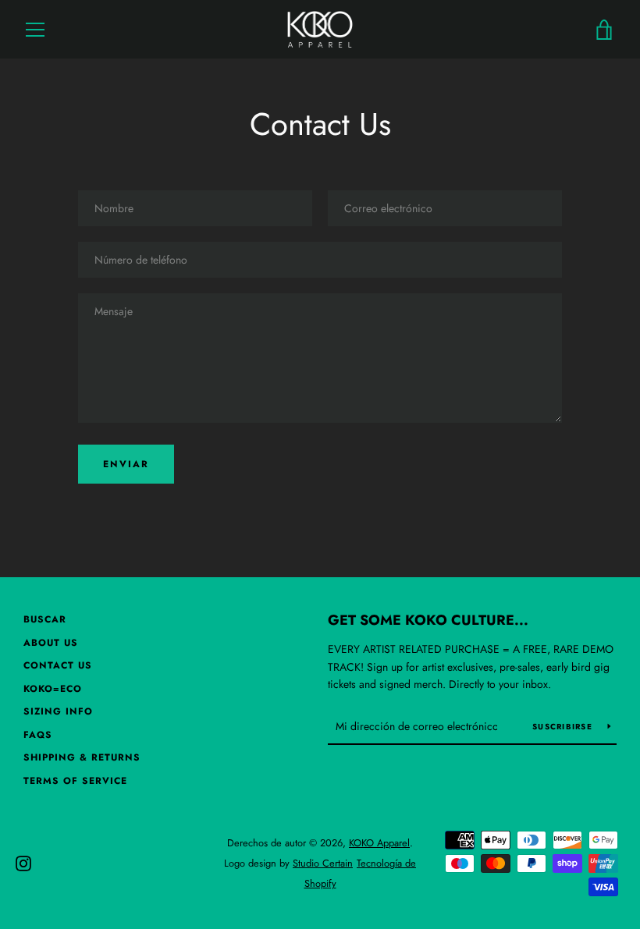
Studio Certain (323, 863)
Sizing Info (58, 711)
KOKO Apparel (379, 842)
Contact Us (57, 665)
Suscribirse (564, 726)
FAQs (37, 735)
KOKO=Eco (52, 689)
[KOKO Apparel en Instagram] (23, 862)
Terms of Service (75, 781)
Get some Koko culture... (428, 620)
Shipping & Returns (81, 757)
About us (50, 643)
